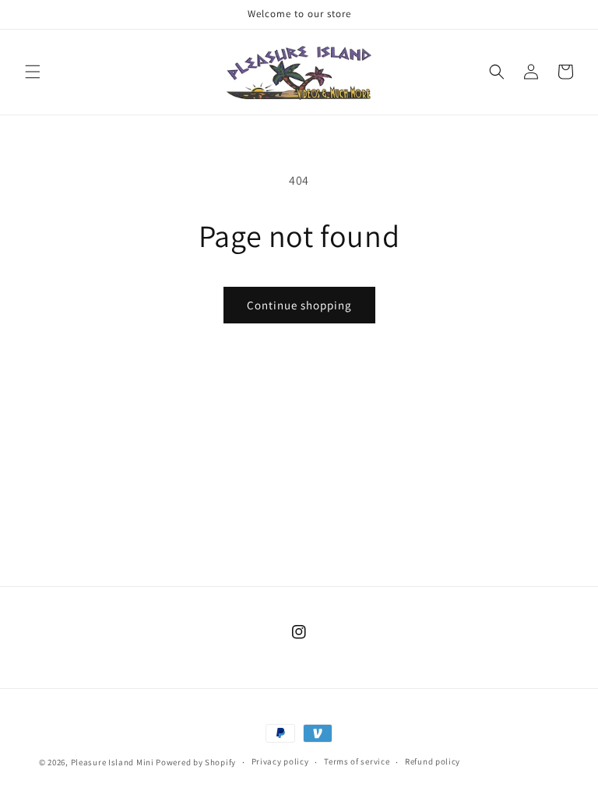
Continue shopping (299, 305)
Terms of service (356, 761)
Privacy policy (280, 761)
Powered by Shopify (196, 762)
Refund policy (432, 761)
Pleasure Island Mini (112, 762)
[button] (33, 72)
